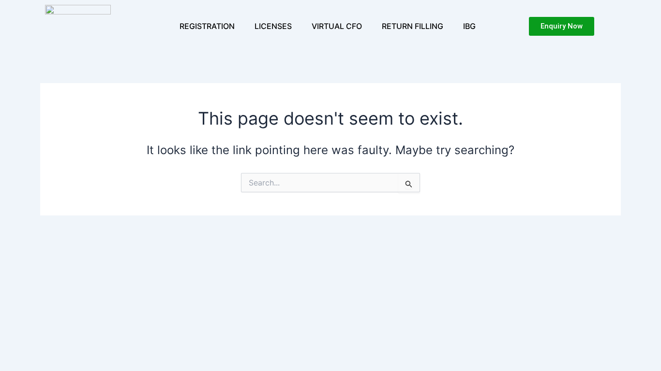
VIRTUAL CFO (337, 26)
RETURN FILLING (412, 26)
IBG (469, 26)
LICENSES (273, 26)
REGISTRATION (207, 26)
